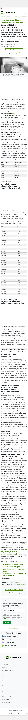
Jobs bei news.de (7, 696)
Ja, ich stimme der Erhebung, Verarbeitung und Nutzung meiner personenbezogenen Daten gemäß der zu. (13, 616)
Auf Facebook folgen (10, 636)
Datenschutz (6, 667)
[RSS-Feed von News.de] (18, 714)
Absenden (7, 623)
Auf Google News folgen (11, 642)
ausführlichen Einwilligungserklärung (12, 618)
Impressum (5, 664)
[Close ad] (1, 8)
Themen (4, 689)
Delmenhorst (10, 582)
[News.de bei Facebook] (14, 714)
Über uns (5, 678)
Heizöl (20, 582)
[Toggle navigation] (25, 12)
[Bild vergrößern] (27, 58)
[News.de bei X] (16, 714)
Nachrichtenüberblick (8, 692)
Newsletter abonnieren (11, 645)
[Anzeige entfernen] (27, 714)
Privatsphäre (6, 702)
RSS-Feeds (5, 686)
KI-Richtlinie (5, 699)
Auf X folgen (7, 639)
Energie (16, 582)
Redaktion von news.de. (17, 586)
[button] (14, 49)
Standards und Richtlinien (9, 670)
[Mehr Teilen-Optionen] (19, 53)
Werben (4, 675)
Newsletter (5, 681)
